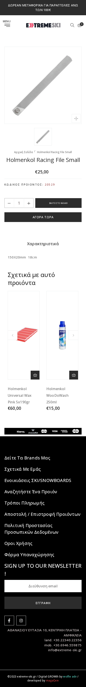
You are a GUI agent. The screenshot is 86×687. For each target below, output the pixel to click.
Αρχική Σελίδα (23, 152)
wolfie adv (70, 676)
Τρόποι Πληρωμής (24, 503)
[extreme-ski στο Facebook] (9, 620)
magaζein (52, 680)
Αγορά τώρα (43, 217)
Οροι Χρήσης (18, 543)
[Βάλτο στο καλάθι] (35, 375)
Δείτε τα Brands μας (27, 458)
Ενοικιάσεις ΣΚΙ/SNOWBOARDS (37, 480)
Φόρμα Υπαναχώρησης (29, 555)
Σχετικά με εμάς (22, 469)
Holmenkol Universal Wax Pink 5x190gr (20, 395)
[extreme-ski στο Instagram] (21, 620)
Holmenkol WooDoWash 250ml (57, 395)
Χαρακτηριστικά (43, 243)
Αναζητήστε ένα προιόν (30, 492)
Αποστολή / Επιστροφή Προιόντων (42, 514)
